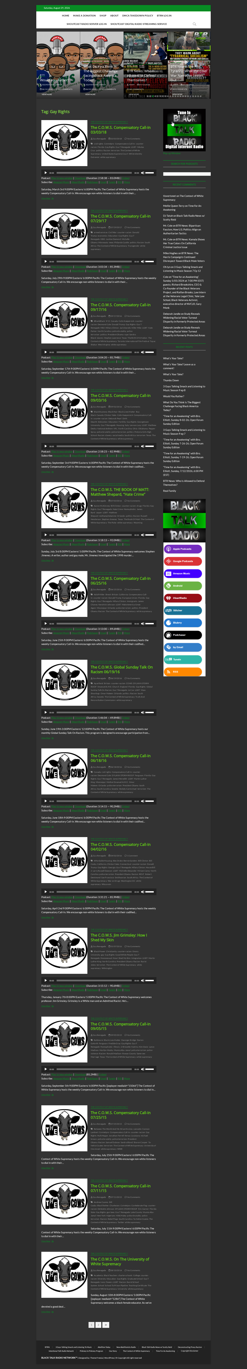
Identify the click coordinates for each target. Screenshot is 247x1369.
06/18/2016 (116, 767)
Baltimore (98, 1040)
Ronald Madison (114, 1053)
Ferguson (139, 775)
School (101, 1285)
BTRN (104, 66)
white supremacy (108, 157)
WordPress (109, 1358)
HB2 (102, 328)
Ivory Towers (106, 1282)
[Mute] (142, 173)
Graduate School (135, 1278)
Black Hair (113, 411)
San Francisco (107, 877)
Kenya (127, 1135)
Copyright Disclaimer (189, 1351)
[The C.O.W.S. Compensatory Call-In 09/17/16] (64, 320)
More (127, 182)
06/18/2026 (194, 85)
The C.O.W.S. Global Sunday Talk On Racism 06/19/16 (122, 669)
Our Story (113, 1351)
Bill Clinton (116, 506)
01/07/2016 (116, 946)
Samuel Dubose (113, 1142)
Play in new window (62, 178)
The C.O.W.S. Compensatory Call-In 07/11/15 (121, 1188)
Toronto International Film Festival (133, 341)
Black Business (100, 411)
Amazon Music (61, 182)
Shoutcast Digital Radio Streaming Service (139, 24)
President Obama (116, 334)
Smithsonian (120, 877)
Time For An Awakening (165, 1351)
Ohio (135, 428)
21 (198, 96)
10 (170, 96)
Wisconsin (106, 884)
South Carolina (104, 789)
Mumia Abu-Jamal (122, 1050)
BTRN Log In (164, 15)
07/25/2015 (116, 1124)
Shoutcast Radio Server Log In (87, 24)
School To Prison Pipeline (116, 1285)
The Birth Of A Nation (137, 338)
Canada (114, 321)
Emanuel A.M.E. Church (108, 686)
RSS (120, 182)
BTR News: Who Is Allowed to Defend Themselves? (103, 75)
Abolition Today (104, 1347)
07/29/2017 (116, 227)
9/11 (108, 321)
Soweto (100, 697)
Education (113, 235)
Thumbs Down (171, 380)
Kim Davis (143, 1047)
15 (183, 96)
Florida (101, 147)
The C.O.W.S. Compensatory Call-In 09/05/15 (121, 1026)
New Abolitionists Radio (126, 1347)
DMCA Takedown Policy (137, 15)
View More (53, 94)
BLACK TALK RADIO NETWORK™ (59, 1357)
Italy (127, 425)
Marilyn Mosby (106, 1050)
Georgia (111, 867)
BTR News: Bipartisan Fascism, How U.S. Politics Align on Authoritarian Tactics (182, 229)
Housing (120, 425)
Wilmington (107, 968)
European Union (129, 598)
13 (178, 96)
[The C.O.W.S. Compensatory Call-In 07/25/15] (64, 1128)
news (111, 242)
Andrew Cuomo (101, 1202)
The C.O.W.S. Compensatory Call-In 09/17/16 (121, 307)
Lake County (136, 1212)
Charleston (115, 1205)
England (124, 686)
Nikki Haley (121, 1215)
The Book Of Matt (132, 519)
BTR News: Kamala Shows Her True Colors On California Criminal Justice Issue (184, 243)
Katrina (134, 1047)
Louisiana (135, 1135)
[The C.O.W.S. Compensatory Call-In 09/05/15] (64, 1040)
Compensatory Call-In (125, 143)
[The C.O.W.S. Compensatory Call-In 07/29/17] (64, 232)
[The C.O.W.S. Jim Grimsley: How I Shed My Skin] (64, 951)
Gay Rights (110, 147)
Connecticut (125, 864)
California (123, 594)
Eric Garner (143, 1209)
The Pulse (112, 522)
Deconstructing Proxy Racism (190, 1347)
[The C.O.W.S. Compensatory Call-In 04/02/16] (64, 860)
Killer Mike (136, 328)
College (136, 1275)
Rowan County (129, 1053)
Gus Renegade (99, 138)
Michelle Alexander (128, 871)
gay (102, 954)
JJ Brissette (125, 1047)
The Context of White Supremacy (109, 121)
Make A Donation (84, 15)
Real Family (169, 490)
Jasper (99, 512)
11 (173, 96)
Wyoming (138, 522)
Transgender (133, 246)
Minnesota (103, 242)
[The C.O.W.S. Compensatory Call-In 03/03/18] (64, 143)
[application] (98, 172)
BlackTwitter (103, 1205)
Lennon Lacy (135, 425)
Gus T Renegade (123, 147)
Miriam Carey (143, 871)
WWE (120, 1149)
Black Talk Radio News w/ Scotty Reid (157, 1347)
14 (180, 96)
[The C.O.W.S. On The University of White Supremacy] (64, 1275)
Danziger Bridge (128, 1040)
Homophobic (130, 509)
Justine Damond (113, 239)
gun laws (111, 1212)
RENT (141, 874)
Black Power (99, 951)
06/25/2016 (116, 589)
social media (118, 435)
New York (101, 1215)
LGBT (133, 147)
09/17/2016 (116, 316)
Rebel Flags (113, 1219)
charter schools (125, 1275)
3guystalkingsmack (58, 85)
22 (200, 96)
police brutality (119, 331)
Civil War (112, 232)
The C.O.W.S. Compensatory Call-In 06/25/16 (121, 580)
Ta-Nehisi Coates (140, 1219)
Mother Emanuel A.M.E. (117, 782)
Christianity (111, 951)
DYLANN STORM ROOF (123, 775)
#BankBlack (99, 321)
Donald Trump (118, 324)
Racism (107, 150)
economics (103, 235)
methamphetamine (107, 516)
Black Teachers (110, 1275)
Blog (69, 61)
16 (185, 96)
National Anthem (105, 428)
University (122, 1289)
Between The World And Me (106, 1129)
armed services (101, 232)
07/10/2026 (150, 85)
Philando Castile (121, 242)
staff (94, 85)
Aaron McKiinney (102, 506)
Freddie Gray (114, 1043)
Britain (115, 594)
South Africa (130, 435)
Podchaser (92, 182)
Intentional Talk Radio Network (61, 1351)
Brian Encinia (126, 1129)
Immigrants (132, 601)
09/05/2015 (116, 1035)
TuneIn (112, 182)
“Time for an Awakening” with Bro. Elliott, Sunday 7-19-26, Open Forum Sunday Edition (183, 457)
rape (126, 334)
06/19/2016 (116, 678)
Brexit (108, 594)
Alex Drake (118, 860)
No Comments (71, 89)
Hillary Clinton (112, 328)
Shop (103, 15)
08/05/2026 (53, 89)
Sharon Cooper (141, 1142)
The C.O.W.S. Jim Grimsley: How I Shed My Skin (119, 937)
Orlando (121, 516)
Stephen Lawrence (112, 338)
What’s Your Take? (173, 358)
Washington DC (128, 881)
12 (175, 96)
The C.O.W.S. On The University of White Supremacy (120, 1261)
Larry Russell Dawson (102, 871)
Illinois (116, 1047)
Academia (98, 1275)
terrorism (115, 150)
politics (99, 150)
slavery (100, 338)
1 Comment (132, 855)
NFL (115, 428)
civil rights (98, 143)
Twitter (121, 1222)
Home (65, 15)
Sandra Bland (127, 1142)
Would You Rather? (173, 396)
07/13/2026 (106, 85)
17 (188, 96)
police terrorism (118, 432)
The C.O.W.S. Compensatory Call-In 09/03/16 (121, 398)
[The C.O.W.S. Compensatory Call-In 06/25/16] (64, 594)
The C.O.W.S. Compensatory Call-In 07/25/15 (121, 1115)
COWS (129, 683)
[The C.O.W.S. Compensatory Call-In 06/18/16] (64, 771)
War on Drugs (114, 881)
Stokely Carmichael (128, 789)
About (114, 15)
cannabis (137, 1129)
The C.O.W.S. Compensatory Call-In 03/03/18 (121, 130)
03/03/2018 (116, 138)
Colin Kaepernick (126, 321)
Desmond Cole (104, 324)
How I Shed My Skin (122, 958)
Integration (136, 958)
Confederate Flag (139, 1205)
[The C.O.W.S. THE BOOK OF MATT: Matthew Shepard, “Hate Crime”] (64, 505)
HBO (102, 239)
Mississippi (102, 608)
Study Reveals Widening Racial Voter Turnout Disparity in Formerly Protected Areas (184, 317)
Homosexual (106, 958)
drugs (139, 506)
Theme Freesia (96, 1358)
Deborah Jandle (171, 313)
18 (190, 96)
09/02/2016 (116, 406)
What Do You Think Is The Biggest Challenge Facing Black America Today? (63, 73)
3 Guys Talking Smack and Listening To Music (59, 59)
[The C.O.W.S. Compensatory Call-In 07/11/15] (64, 1202)
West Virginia (104, 344)
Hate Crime (118, 509)
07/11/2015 (116, 1197)
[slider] (150, 172)
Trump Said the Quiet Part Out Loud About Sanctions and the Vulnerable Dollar (193, 73)
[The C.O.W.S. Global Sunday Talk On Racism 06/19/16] (64, 683)
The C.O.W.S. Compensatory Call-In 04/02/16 (121, 847)
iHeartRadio (78, 182)
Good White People (124, 954)
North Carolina (104, 331)
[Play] (45, 173)
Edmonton (103, 422)
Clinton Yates (110, 415)
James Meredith (120, 778)
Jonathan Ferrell (116, 1135)
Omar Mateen (107, 693)
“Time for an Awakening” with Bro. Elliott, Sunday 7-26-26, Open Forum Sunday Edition (183, 443)
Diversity (102, 1278)
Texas (124, 338)
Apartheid (98, 683)
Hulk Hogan (102, 1135)
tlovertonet (169, 195)
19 (193, 96)
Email (103, 182)
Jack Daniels (125, 328)
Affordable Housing (103, 860)
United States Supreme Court (115, 154)
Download (80, 178)
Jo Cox (131, 690)
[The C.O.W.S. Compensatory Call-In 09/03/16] (64, 411)
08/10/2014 (116, 1270)
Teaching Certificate (138, 1285)
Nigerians (110, 1215)
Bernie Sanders (130, 860)
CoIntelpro (109, 143)
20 (195, 96)
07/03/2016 (116, 500)
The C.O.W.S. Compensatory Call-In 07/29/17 (121, 218)
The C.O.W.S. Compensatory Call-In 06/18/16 (121, 758)
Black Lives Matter (126, 411)
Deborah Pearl (115, 418)
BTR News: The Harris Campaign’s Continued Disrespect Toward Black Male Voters (184, 257)
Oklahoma (143, 428)
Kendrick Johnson (106, 604)
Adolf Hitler (99, 594)
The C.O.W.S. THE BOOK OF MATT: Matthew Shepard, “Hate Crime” (120, 492)
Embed (125, 178)
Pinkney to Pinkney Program (91, 1351)
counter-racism (124, 232)
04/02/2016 (116, 855)
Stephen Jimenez (109, 519)
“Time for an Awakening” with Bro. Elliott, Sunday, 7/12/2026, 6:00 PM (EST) (183, 471)
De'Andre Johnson (106, 1209)
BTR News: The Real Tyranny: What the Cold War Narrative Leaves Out (151, 73)
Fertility (122, 422)
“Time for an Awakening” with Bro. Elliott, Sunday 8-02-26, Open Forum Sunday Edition (183, 420)
